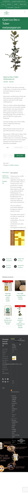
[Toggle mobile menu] (25, 12)
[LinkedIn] (5, 381)
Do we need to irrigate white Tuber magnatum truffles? (14, 451)
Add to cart (20, 155)
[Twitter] (5, 379)
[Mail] (7, 381)
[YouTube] (7, 379)
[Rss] (3, 379)
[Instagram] (3, 381)
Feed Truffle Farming (14, 346)
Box (8, 147)
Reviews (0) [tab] (4, 182)
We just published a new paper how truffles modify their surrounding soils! (14, 428)
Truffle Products (14, 165)
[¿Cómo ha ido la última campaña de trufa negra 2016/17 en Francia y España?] (14, 358)
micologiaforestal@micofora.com (18, 1)
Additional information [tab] (5, 177)
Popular (13, 339)
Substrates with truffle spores (8, 295)
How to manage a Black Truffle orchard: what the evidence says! (14, 403)
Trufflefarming (15, 392)
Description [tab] (5, 172)
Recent (16, 340)
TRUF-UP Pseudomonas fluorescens (8, 320)
